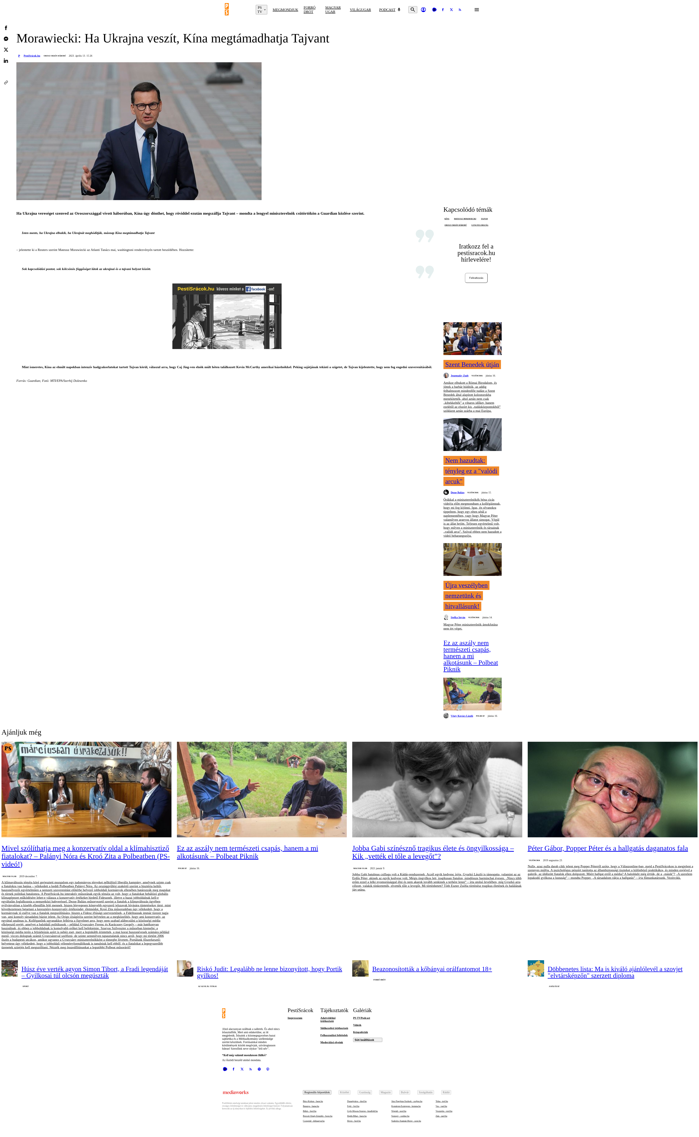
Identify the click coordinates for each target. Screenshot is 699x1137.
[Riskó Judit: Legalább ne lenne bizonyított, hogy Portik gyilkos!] (185, 968)
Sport (26, 986)
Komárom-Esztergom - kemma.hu (406, 1106)
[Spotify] (259, 1069)
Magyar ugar (333, 9)
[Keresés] (412, 9)
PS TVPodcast (361, 1017)
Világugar (360, 10)
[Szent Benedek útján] (472, 339)
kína (447, 219)
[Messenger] (6, 38)
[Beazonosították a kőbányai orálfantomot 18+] (360, 968)
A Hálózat (554, 986)
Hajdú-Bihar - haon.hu (357, 1116)
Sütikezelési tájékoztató (334, 1028)
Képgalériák (360, 1032)
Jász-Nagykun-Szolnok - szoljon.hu (406, 1101)
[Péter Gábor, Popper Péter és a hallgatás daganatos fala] (613, 790)
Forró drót (309, 9)
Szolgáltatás (426, 1092)
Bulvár (405, 1092)
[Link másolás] (6, 82)
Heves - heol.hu (354, 1121)
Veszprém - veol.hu (444, 1111)
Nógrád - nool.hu (398, 1111)
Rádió (446, 1092)
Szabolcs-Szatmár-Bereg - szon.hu (406, 1121)
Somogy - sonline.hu (400, 1116)
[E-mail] (6, 71)
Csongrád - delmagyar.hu (314, 1121)
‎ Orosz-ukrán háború (54, 56)
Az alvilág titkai (207, 986)
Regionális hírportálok (317, 1092)
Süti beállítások (364, 1039)
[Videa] (434, 10)
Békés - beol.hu (309, 1111)
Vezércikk (477, 376)
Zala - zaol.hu (441, 1116)
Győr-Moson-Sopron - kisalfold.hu (362, 1111)
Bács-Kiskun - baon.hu (313, 1101)
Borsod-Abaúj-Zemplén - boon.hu (317, 1116)
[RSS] (460, 10)
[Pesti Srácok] (237, 9)
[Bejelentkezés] (423, 9)
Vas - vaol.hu (441, 1106)
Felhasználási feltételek (334, 1035)
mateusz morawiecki (465, 219)
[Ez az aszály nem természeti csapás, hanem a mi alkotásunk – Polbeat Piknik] (472, 694)
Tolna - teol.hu (442, 1101)
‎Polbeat (480, 716)
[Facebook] (443, 10)
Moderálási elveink (331, 1042)
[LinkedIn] (6, 60)
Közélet (344, 1092)
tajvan (484, 219)
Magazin (386, 1092)
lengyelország (479, 225)
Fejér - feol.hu (353, 1106)
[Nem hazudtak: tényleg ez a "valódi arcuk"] (472, 435)
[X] (451, 10)
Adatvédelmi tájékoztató (327, 1019)
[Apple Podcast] (268, 1069)
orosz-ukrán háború (456, 225)
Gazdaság (364, 1092)
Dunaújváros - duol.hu (357, 1101)
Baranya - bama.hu (311, 1106)
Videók (357, 1025)
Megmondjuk (285, 10)
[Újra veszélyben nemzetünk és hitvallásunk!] (472, 560)
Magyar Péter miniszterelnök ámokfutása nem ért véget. (470, 626)
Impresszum (295, 1017)
